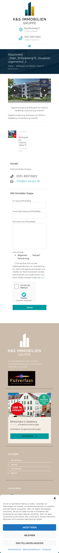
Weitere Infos (27, 436)
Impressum (46, 549)
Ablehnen (29, 535)
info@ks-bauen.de (28, 181)
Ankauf (14, 473)
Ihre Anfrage (18, 252)
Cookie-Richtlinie (14, 549)
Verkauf (14, 464)
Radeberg (32, 421)
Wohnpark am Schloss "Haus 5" (30, 66)
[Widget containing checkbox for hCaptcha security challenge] (24, 292)
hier (42, 277)
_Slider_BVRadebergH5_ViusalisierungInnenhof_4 (47, 90)
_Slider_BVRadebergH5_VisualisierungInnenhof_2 (14, 90)
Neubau (13, 424)
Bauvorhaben (17, 460)
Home (10, 66)
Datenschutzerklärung (32, 549)
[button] (54, 498)
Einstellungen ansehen (29, 543)
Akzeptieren (30, 527)
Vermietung (16, 469)
